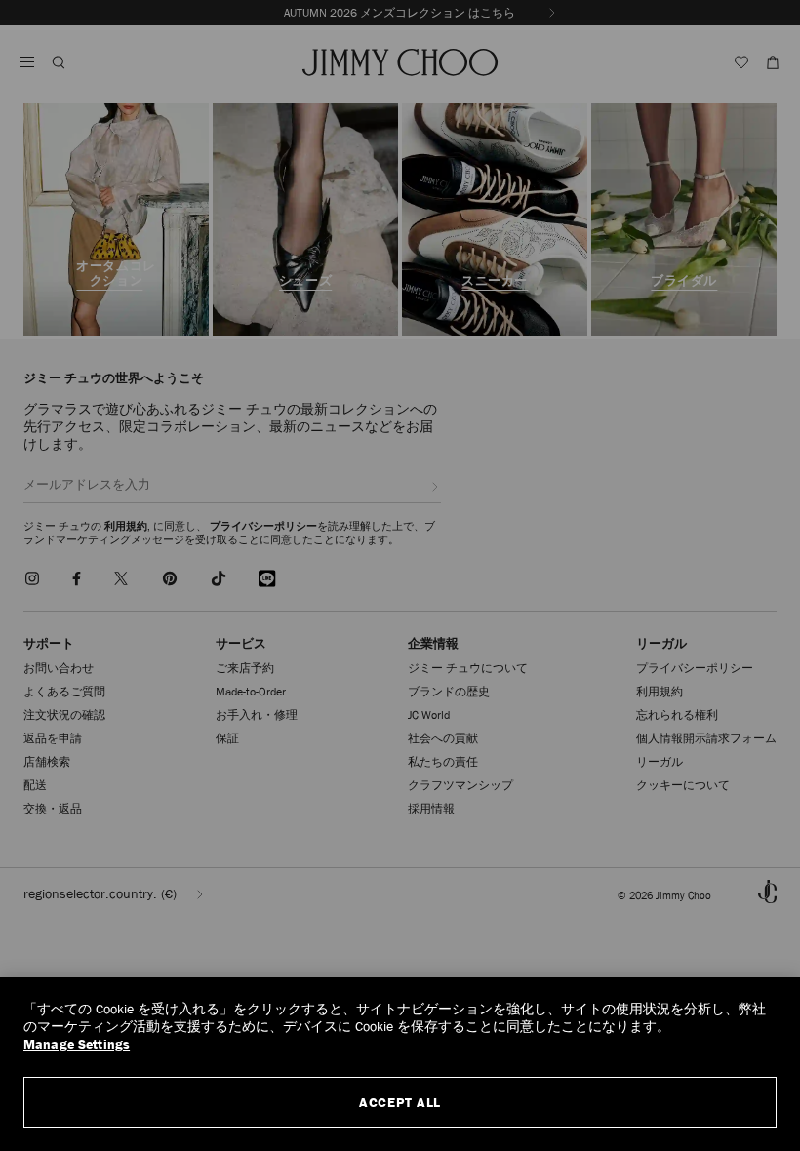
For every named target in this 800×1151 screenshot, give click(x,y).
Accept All (400, 1102)
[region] (400, 1064)
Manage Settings (76, 1044)
